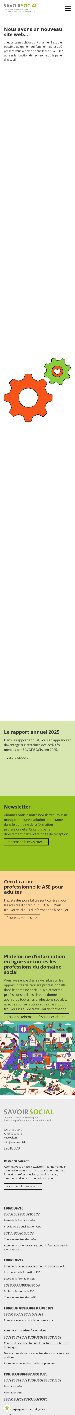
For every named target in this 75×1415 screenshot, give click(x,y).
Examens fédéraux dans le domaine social (28, 1320)
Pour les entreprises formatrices (25, 1330)
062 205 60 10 (12, 1148)
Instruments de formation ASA (22, 1214)
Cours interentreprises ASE (20, 1297)
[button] (69, 6)
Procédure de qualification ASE (22, 1285)
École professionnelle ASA (19, 1233)
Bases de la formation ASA (19, 1220)
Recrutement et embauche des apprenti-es (29, 1363)
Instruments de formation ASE (22, 1272)
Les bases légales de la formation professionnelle (33, 1337)
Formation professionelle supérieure (25, 1399)
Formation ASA (13, 1208)
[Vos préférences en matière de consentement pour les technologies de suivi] (7, 1408)
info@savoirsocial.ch (16, 1142)
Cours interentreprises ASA (20, 1239)
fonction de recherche (32, 55)
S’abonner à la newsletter (25, 842)
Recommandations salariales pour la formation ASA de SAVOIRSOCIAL (36, 1247)
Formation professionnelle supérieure (29, 1307)
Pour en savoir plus (20, 917)
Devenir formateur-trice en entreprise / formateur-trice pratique (36, 1355)
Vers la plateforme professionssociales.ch (36, 1017)
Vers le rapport (18, 757)
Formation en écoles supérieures (23, 1314)
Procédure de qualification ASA (22, 1226)
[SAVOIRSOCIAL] (19, 8)
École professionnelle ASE (19, 1291)
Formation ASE (13, 1259)
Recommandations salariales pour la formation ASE (34, 1266)
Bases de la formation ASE (19, 1278)
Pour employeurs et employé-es (24, 1409)
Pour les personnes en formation (25, 1374)
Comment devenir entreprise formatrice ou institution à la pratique (37, 1345)
